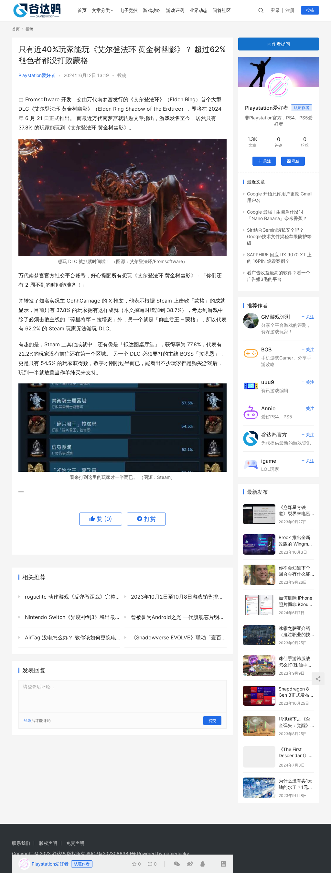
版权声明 (48, 843)
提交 (212, 720)
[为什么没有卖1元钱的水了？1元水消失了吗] (259, 788)
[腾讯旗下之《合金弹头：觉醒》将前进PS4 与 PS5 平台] (259, 726)
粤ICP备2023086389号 (111, 853)
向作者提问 (278, 44)
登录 (275, 10)
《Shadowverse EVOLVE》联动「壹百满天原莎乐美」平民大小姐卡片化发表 (177, 637)
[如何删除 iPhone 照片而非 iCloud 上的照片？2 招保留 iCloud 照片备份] (259, 605)
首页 (82, 10)
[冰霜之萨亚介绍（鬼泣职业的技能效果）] (259, 635)
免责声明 (75, 843)
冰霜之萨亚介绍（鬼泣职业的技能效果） (294, 634)
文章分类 (101, 10)
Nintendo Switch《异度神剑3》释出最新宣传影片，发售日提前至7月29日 (71, 617)
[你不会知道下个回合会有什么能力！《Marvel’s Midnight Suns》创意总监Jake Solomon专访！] (259, 575)
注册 (289, 10)
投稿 (310, 10)
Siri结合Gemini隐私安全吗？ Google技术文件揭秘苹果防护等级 (279, 236)
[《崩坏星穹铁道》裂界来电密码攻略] (259, 514)
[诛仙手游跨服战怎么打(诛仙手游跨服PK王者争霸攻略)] (259, 665)
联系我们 (21, 843)
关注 (267, 161)
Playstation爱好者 (36, 75)
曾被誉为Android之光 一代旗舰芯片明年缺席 (177, 617)
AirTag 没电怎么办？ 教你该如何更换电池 (71, 637)
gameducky (176, 853)
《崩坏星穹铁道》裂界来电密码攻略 (294, 513)
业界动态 (198, 10)
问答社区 (222, 10)
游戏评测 (175, 10)
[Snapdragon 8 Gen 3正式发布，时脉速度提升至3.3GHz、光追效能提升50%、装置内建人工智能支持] (259, 696)
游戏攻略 (152, 10)
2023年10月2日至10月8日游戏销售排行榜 (177, 596)
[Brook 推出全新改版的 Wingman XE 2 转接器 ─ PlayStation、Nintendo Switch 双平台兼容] (259, 544)
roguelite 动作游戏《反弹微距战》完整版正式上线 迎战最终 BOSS (71, 596)
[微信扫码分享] (177, 864)
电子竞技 (129, 10)
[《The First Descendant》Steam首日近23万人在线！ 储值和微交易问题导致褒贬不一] (259, 757)
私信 (296, 161)
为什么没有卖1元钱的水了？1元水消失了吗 (296, 787)
